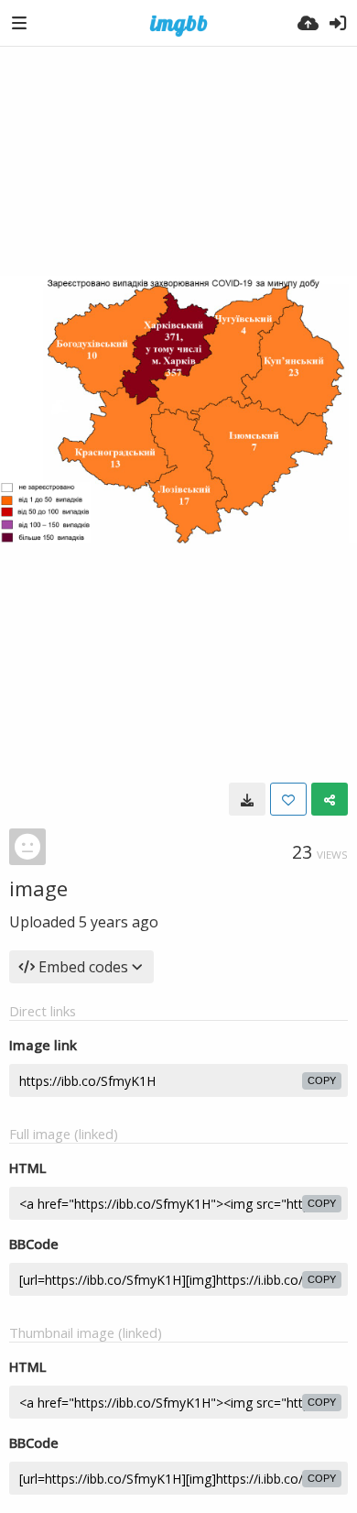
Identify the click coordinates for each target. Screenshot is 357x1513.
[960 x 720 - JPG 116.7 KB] (247, 799)
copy (322, 1080)
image (38, 888)
